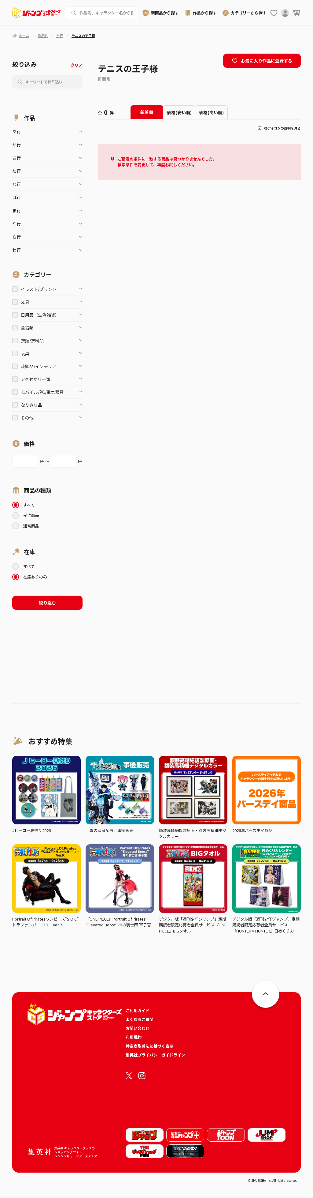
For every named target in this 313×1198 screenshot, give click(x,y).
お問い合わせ (137, 1028)
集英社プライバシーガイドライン (155, 1055)
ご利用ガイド (137, 1010)
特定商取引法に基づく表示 (149, 1046)
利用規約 (134, 1037)
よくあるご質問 (139, 1019)
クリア (77, 65)
